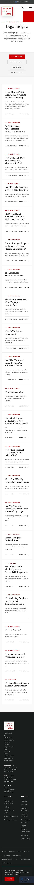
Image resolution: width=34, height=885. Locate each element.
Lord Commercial (16, 855)
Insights (23, 825)
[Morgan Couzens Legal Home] (7, 11)
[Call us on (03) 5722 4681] (23, 7)
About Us (24, 801)
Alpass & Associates (7, 859)
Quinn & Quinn (6, 855)
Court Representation (10, 820)
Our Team (24, 804)
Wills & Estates (17, 72)
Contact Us (24, 835)
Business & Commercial (11, 816)
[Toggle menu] (30, 7)
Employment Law (17, 62)
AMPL (16, 859)
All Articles (17, 56)
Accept (9, 878)
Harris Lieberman (25, 859)
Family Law (17, 67)
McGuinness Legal (7, 863)
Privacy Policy (25, 838)
